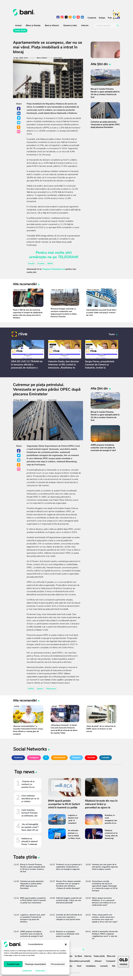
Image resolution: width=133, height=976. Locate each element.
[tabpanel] (27, 355)
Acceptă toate (13, 964)
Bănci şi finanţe (33, 25)
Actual (18, 25)
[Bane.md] (39, 12)
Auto (70, 966)
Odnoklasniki (19, 127)
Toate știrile (20, 30)
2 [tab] (66, 372)
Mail (19, 132)
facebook (58, 17)
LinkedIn (19, 113)
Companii (110, 961)
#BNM (50, 263)
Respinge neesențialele (35, 964)
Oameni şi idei (70, 25)
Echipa (102, 17)
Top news (24, 772)
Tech (79, 966)
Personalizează (58, 964)
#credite (41, 263)
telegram (74, 17)
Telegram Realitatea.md (53, 269)
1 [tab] (63, 372)
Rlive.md (111, 956)
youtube (78, 17)
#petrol (40, 688)
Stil (113, 966)
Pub (110, 17)
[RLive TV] (19, 334)
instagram (62, 17)
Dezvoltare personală (79, 961)
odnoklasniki (70, 17)
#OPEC (31, 688)
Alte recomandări (25, 284)
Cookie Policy (27, 971)
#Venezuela (51, 688)
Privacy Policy (40, 971)
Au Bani (78, 956)
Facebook (19, 109)
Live (115, 18)
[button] (65, 944)
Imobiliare (91, 966)
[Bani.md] (123, 961)
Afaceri (98, 961)
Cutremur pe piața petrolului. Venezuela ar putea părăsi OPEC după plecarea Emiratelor (47, 389)
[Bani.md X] (66, 17)
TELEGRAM (67, 257)
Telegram (19, 123)
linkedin (82, 17)
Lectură (104, 966)
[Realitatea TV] (116, 14)
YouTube (91, 757)
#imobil (31, 263)
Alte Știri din (99, 64)
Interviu (84, 25)
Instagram (34, 757)
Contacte (92, 17)
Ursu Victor (58, 58)
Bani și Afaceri (52, 25)
